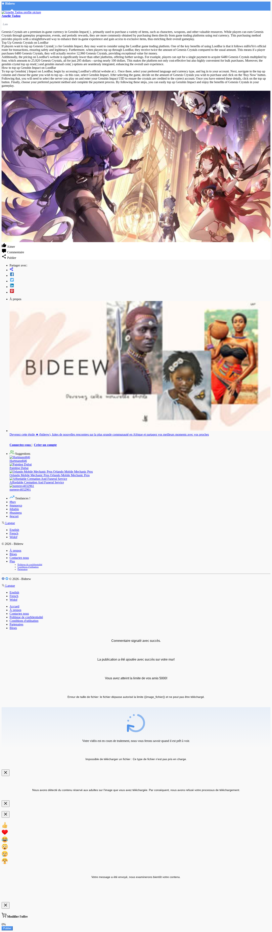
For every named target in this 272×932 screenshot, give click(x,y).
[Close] (6, 772)
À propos (15, 550)
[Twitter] (140, 280)
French (14, 533)
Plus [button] (12, 561)
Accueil (14, 606)
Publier (7, 928)
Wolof (13, 537)
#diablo (14, 509)
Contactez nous (19, 557)
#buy (13, 502)
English (14, 530)
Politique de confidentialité (30, 564)
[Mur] (140, 269)
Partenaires (22, 569)
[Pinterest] (140, 291)
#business (16, 512)
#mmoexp (16, 505)
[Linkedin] (140, 286)
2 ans (5, 24)
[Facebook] (140, 274)
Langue (10, 523)
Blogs (13, 554)
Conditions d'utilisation (28, 567)
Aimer (10, 246)
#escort (14, 516)
